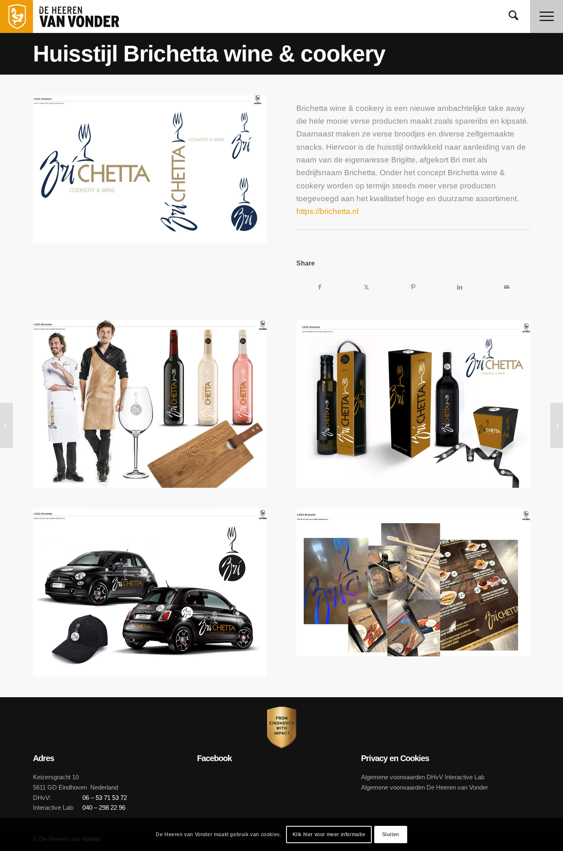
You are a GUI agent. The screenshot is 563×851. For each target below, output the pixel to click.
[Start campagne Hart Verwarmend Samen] (6, 425)
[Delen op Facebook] (319, 287)
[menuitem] (513, 16)
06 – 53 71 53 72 (104, 797)
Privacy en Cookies (395, 758)
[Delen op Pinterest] (413, 287)
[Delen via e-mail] (506, 287)
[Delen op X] (366, 287)
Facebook (214, 758)
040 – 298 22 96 (103, 807)
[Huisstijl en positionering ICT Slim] (556, 425)
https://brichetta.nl (327, 211)
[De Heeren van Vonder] (88, 16)
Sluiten (390, 834)
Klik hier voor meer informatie (329, 834)
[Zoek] (513, 16)
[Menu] (546, 16)
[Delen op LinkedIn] (459, 287)
